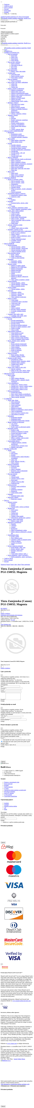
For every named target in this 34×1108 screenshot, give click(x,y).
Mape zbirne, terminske (17, 165)
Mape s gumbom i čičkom (18, 162)
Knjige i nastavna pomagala (15, 546)
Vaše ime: (3, 716)
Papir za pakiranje (16, 348)
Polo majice (14, 453)
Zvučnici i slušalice (16, 439)
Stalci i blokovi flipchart (17, 378)
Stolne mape (14, 223)
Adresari (13, 226)
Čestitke (13, 475)
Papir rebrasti (14, 60)
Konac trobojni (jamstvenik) (19, 344)
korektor (6, 803)
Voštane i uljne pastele (17, 516)
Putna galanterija (15, 472)
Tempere (13, 511)
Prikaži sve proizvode (6, 32)
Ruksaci (13, 503)
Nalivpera (10, 290)
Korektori (10, 201)
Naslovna (6, 4)
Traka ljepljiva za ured (17, 333)
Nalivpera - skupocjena (17, 294)
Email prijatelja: (5, 719)
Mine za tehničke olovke (18, 286)
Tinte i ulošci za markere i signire (20, 279)
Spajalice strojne (15, 187)
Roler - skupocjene (16, 256)
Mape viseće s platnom (17, 174)
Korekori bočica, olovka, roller (19, 203)
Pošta (12, 117)
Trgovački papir (15, 74)
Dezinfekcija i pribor (16, 359)
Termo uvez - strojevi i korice (19, 384)
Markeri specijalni (16, 270)
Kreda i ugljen (15, 536)
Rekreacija (14, 491)
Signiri (13, 273)
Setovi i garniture (16, 469)
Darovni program (12, 474)
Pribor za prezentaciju (14, 391)
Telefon (3, 692)
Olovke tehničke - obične (18, 283)
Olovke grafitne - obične (18, 289)
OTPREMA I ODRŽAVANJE (12, 317)
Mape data (14, 170)
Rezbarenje (14, 528)
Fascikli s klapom (16, 145)
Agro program (15, 351)
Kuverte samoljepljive (17, 320)
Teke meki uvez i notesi (17, 104)
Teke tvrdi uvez (15, 106)
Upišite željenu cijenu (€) (7, 745)
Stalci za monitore (16, 434)
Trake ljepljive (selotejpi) (14, 331)
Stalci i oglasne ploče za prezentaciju (21, 395)
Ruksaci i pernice (12, 502)
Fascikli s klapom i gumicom (19, 146)
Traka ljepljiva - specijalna (18, 336)
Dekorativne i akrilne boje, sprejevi (20, 517)
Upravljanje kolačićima (10, 796)
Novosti (6, 9)
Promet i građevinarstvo (17, 123)
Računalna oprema (13, 428)
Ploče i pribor (11, 375)
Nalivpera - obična (16, 292)
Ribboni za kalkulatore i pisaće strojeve (22, 409)
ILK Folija (14, 66)
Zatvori (3, 761)
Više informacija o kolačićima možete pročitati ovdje (15, 1084)
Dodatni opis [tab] (7, 624)
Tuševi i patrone (15, 308)
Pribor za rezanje (12, 353)
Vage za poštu (15, 330)
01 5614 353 (20, 16)
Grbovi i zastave (15, 242)
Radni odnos (14, 121)
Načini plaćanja (8, 787)
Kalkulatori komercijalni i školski (20, 420)
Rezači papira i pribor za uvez (19, 389)
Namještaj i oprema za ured (15, 229)
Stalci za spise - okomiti (17, 218)
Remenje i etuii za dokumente (19, 470)
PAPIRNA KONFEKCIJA (11, 52)
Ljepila (10, 204)
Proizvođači (7, 10)
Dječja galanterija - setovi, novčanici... (18, 555)
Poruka (3, 699)
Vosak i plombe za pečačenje (19, 345)
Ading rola (14, 84)
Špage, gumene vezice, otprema (16, 340)
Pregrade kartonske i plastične (19, 137)
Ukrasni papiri (15, 477)
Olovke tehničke (12, 281)
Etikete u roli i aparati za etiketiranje (21, 95)
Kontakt (6, 12)
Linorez (13, 527)
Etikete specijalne (16, 99)
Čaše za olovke (15, 212)
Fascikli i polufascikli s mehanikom (21, 149)
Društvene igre (15, 483)
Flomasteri (10, 259)
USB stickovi (15, 425)
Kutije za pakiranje (16, 350)
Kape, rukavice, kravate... (18, 461)
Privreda (13, 118)
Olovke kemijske (12, 245)
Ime (2, 686)
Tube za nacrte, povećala (18, 397)
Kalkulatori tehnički (16, 417)
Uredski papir (11, 73)
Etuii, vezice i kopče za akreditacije (21, 394)
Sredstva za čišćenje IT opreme (19, 431)
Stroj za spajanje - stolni (17, 182)
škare (5, 809)
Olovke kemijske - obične (18, 247)
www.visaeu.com (12, 1043)
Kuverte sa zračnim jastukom (19, 325)
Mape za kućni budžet (17, 167)
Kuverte (10, 319)
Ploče (12, 377)
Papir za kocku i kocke (17, 76)
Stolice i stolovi (15, 234)
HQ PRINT (4, 608)
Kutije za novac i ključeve (18, 232)
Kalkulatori (11, 416)
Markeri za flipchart (16, 275)
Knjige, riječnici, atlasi (17, 549)
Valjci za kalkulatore (16, 411)
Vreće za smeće (15, 366)
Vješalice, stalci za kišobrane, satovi (21, 236)
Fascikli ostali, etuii (16, 156)
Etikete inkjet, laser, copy (18, 91)
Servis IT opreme (9, 793)
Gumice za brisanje (16, 543)
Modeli (13, 552)
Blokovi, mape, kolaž (17, 521)
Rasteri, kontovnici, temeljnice (19, 120)
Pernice (13, 505)
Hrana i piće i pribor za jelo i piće (17, 367)
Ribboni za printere (16, 408)
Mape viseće (11, 171)
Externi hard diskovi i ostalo (19, 433)
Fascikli (10, 143)
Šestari (13, 312)
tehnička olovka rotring (10, 806)
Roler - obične (15, 254)
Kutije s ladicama (16, 215)
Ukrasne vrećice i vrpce (17, 478)
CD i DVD (14, 423)
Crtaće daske (14, 300)
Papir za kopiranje (13, 54)
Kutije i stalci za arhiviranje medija (20, 427)
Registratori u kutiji (16, 134)
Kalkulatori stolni (16, 419)
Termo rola (14, 85)
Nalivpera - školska (16, 295)
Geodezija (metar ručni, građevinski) (21, 231)
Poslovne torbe (15, 466)
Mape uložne (11, 138)
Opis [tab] (2, 624)
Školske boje (11, 508)
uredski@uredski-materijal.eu (9, 16)
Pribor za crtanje (12, 298)
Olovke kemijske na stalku (18, 250)
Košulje (13, 455)
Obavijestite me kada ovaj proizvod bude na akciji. (17, 740)
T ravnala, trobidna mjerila (18, 311)
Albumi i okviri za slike (17, 481)
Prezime (3, 688)
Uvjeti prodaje (8, 794)
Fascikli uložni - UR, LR (18, 153)
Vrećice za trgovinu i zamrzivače (20, 372)
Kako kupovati (8, 784)
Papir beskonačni (12, 70)
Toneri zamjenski (16, 405)
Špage (13, 342)
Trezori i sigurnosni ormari (18, 239)
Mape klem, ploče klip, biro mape (20, 168)
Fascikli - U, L (15, 154)
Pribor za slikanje (16, 541)
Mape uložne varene (16, 142)
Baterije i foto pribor (16, 447)
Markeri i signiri (12, 264)
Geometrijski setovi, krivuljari (19, 301)
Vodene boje (14, 513)
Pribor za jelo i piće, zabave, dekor (20, 370)
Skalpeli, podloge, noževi (18, 356)
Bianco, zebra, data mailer (18, 71)
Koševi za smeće (15, 237)
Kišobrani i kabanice (16, 489)
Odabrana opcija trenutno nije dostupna (11, 615)
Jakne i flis (14, 460)
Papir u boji (14, 57)
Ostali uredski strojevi (14, 441)
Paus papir (14, 68)
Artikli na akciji (8, 6)
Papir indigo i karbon (17, 77)
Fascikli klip (14, 151)
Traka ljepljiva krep (16, 334)
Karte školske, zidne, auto (18, 547)
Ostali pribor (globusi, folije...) (19, 553)
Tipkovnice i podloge (17, 436)
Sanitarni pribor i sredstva (18, 362)
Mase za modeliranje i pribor (19, 530)
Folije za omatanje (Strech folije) (20, 339)
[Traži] (18, 45)
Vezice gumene (15, 347)
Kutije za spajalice (16, 185)
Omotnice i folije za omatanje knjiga (21, 539)
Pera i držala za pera (16, 538)
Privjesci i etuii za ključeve (18, 486)
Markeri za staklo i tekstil (18, 265)
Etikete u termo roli (16, 96)
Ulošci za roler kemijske (17, 257)
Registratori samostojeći (17, 135)
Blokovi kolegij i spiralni (18, 107)
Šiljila (12, 544)
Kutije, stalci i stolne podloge (16, 211)
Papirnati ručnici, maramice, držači (20, 361)
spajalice (6, 804)
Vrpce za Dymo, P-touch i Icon (19, 413)
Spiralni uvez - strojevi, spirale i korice (21, 386)
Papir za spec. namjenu (14, 62)
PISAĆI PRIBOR (9, 243)
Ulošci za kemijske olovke (18, 251)
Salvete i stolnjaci (16, 369)
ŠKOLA (6, 500)
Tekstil (9, 450)
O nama (6, 788)
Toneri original (15, 403)
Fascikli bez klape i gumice (18, 148)
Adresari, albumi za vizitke (15, 225)
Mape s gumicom (16, 160)
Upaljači (13, 488)
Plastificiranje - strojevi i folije (19, 387)
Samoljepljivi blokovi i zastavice (16, 193)
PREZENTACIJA (9, 373)
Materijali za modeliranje (14, 522)
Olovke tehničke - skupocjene (19, 284)
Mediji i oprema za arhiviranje (16, 422)
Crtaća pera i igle (15, 303)
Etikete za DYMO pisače (18, 98)
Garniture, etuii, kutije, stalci (15, 314)
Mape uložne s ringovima (18, 140)
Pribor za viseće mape (17, 176)
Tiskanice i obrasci (13, 115)
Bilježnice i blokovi (13, 102)
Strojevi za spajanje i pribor (15, 179)
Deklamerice (14, 184)
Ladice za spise (15, 214)
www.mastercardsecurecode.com (21, 1001)
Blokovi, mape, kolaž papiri (15, 519)
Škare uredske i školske (17, 355)
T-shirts (13, 452)
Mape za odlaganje (13, 157)
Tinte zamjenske (15, 402)
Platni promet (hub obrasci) (18, 126)
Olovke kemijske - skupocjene (19, 248)
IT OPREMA (8, 398)
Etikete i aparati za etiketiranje (16, 88)
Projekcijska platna (16, 392)
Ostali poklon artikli (16, 492)
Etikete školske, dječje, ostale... (19, 101)
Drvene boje (14, 514)
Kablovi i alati (15, 430)
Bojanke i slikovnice (16, 550)
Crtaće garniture (15, 304)
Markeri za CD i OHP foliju (19, 267)
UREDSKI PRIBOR (10, 178)
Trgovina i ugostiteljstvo (17, 124)
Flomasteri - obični (16, 261)
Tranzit (13, 128)
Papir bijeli (14, 55)
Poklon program (12, 485)
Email (2, 690)
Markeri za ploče (15, 272)
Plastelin (13, 524)
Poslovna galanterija (13, 464)
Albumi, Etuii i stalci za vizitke (19, 228)
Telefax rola (14, 87)
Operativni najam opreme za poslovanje (15, 790)
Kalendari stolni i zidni (17, 496)
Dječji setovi (14, 510)
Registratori (11, 132)
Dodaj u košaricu (5, 613)
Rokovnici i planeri (13, 497)
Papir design (14, 59)
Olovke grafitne (12, 287)
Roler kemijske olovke (14, 253)
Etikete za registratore (17, 90)
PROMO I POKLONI (10, 449)
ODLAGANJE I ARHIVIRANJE (13, 131)
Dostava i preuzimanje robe (11, 782)
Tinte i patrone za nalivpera (18, 297)
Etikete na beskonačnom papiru (19, 93)
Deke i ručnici (15, 463)
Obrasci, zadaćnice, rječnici (18, 113)
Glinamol (13, 525)
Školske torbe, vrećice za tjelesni (20, 506)
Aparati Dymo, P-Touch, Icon (19, 445)
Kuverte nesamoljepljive (17, 322)
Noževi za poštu (15, 328)
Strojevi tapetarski (16, 192)
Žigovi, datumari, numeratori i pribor (18, 207)
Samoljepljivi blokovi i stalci (19, 195)
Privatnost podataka (9, 791)
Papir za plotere (15, 63)
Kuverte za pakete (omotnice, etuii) (20, 326)
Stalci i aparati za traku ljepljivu (19, 337)
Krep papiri (14, 480)
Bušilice (10, 198)
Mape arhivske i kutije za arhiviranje (21, 159)
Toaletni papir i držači (17, 364)
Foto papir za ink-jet (16, 65)
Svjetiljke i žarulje (16, 240)
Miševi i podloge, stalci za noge (20, 438)
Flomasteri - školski (16, 262)
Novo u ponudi (8, 7)
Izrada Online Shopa (19, 1059)
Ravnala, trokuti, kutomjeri (18, 309)
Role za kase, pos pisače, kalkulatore (18, 82)
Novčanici (14, 467)
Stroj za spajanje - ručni (17, 181)
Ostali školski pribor (13, 535)
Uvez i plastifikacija (13, 383)
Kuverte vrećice (15, 323)
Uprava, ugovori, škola (17, 129)
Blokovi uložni (15, 112)
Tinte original (14, 406)
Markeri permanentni (17, 268)
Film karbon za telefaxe (17, 414)
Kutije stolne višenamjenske (19, 217)
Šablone (13, 306)
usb (5, 808)
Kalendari (10, 494)
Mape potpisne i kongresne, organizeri (21, 164)
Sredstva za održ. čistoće (14, 358)
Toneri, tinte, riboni (13, 400)
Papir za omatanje (12, 79)
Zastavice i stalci (15, 196)
